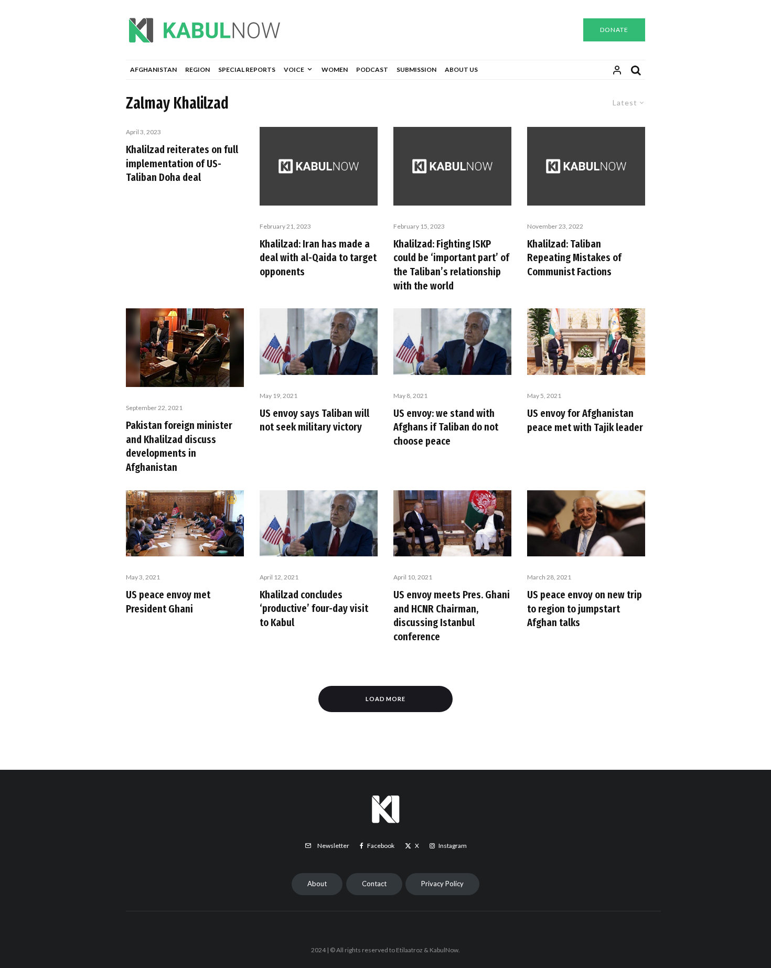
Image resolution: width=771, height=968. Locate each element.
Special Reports (246, 69)
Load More (386, 698)
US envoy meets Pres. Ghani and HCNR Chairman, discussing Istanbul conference (451, 615)
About (317, 883)
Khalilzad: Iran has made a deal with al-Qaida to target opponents (318, 258)
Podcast (372, 69)
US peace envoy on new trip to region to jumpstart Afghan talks (584, 608)
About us (461, 69)
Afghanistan (153, 69)
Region (197, 69)
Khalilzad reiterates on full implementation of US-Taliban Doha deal (182, 163)
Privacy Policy (442, 883)
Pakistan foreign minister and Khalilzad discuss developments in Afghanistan (179, 446)
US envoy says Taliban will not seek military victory (314, 420)
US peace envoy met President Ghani (168, 601)
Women (335, 69)
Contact (374, 883)
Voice (294, 69)
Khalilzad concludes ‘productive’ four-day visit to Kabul (314, 608)
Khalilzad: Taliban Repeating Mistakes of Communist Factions (574, 258)
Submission (416, 69)
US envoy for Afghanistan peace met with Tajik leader (585, 420)
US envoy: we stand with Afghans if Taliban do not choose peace (445, 427)
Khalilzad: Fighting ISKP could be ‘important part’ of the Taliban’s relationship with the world (451, 265)
